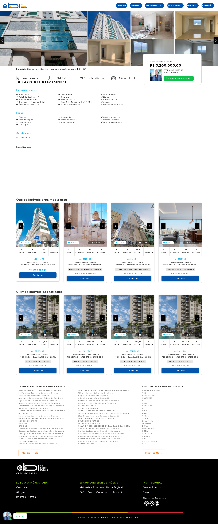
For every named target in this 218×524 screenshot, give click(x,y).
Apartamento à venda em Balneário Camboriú (41, 405)
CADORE (23, 426)
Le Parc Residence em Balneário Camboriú (40, 393)
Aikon (145, 403)
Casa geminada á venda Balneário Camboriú (41, 434)
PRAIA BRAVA (174, 5)
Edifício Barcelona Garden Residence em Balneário (103, 390)
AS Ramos (147, 416)
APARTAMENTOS (154, 5)
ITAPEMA (191, 5)
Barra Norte (147, 421)
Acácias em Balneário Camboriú (34, 395)
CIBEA (145, 439)
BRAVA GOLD (25, 423)
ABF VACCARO (149, 395)
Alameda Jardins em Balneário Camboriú (98, 400)
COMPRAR (121, 5)
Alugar (20, 492)
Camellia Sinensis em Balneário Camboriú (99, 428)
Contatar (38, 275)
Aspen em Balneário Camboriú (33, 408)
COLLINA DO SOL (86, 444)
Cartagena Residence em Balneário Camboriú (41, 431)
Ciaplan (146, 436)
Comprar (22, 487)
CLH (144, 444)
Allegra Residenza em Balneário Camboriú (40, 403)
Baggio (145, 418)
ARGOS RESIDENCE (87, 405)
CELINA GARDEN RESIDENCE (38, 362)
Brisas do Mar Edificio (89, 423)
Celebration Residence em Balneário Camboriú (101, 434)
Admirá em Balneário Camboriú (180, 269)
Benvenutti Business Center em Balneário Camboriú (104, 413)
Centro (44, 69)
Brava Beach (148, 428)
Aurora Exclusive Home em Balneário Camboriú (42, 411)
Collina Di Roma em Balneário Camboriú (38, 444)
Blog (146, 492)
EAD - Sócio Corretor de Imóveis (102, 492)
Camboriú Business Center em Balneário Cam (41, 428)
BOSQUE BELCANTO (28, 421)
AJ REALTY (147, 405)
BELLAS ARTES (25, 413)
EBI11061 (81, 69)
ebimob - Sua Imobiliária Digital (101, 487)
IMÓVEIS (135, 5)
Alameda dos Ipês (151, 390)
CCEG (145, 431)
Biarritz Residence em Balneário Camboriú (40, 416)
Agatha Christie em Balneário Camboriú (38, 400)
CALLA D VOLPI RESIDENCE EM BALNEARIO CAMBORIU (104, 426)
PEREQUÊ (207, 5)
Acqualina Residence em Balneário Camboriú (41, 398)
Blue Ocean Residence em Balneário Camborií (41, 418)
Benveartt (147, 423)
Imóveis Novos (26, 496)
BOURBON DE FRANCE (88, 421)
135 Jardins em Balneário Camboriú (96, 393)
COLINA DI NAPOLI (28, 441)
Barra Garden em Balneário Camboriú (96, 411)
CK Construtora (149, 441)
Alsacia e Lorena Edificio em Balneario (97, 403)
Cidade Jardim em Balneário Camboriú (133, 269)
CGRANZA (147, 434)
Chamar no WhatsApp (179, 78)
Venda (54, 69)
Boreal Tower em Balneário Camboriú (85, 269)
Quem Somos (152, 487)
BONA (145, 426)
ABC (144, 393)
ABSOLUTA (147, 398)
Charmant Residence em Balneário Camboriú (41, 436)
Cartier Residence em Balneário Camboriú (99, 431)
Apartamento (67, 69)
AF (143, 400)
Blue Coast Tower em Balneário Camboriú (98, 416)
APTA (144, 411)
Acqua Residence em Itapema (93, 395)
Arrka (144, 413)
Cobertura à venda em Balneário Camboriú (99, 439)
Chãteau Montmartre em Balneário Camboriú (100, 436)
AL (143, 408)
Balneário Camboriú (27, 69)
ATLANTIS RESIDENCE (88, 408)
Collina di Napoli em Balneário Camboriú (98, 441)
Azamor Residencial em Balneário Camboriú (40, 390)
